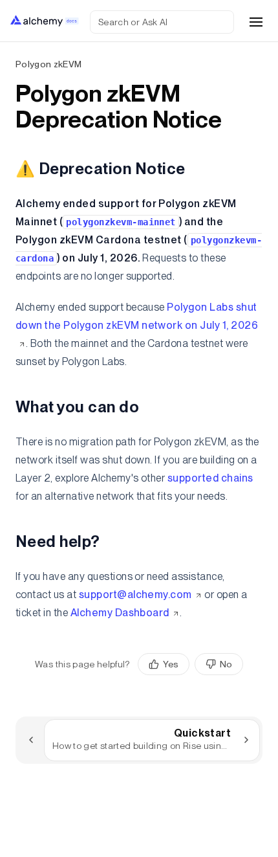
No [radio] (226, 664)
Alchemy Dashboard (119, 613)
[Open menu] (256, 22)
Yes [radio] (170, 664)
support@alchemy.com (135, 594)
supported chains (210, 478)
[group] (190, 664)
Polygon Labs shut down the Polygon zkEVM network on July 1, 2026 (137, 316)
